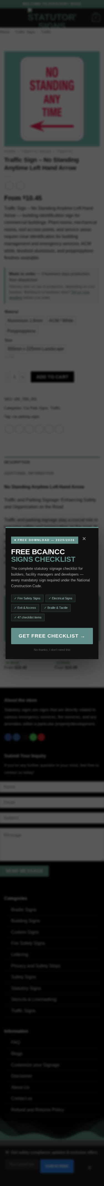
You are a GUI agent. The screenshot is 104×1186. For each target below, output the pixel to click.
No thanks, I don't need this (52, 649)
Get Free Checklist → (52, 636)
